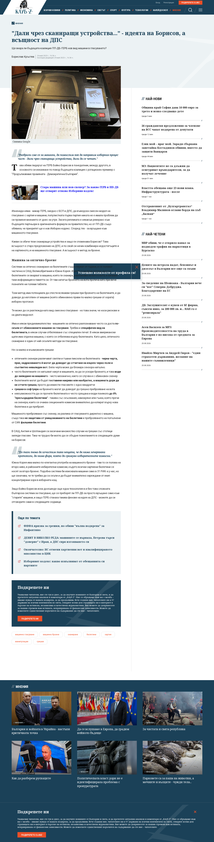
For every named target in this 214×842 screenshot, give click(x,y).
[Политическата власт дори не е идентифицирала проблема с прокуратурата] (107, 757)
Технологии (141, 10)
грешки (40, 641)
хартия (108, 634)
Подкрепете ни (29, 619)
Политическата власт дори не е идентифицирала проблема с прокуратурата (99, 782)
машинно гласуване (24, 634)
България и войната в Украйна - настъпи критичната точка (41, 731)
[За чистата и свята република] (172, 708)
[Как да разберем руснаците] (41, 757)
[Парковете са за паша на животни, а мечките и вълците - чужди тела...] (172, 757)
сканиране (73, 634)
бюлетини (91, 634)
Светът (101, 10)
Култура (126, 10)
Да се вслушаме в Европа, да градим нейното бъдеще (103, 731)
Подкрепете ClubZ (190, 3)
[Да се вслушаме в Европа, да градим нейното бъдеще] (107, 708)
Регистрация (168, 3)
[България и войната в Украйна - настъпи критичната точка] (41, 708)
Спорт (113, 10)
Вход (158, 3)
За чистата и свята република (164, 729)
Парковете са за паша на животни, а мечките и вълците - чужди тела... (168, 780)
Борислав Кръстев (23, 56)
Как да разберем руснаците (31, 778)
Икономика (86, 10)
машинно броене (51, 634)
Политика (70, 10)
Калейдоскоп (160, 10)
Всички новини (52, 10)
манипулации (21, 641)
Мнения (177, 10)
